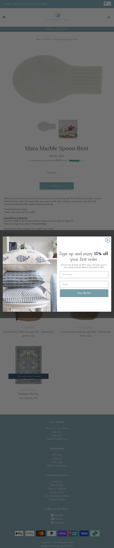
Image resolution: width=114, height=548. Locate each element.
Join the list (84, 293)
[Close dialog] (107, 239)
